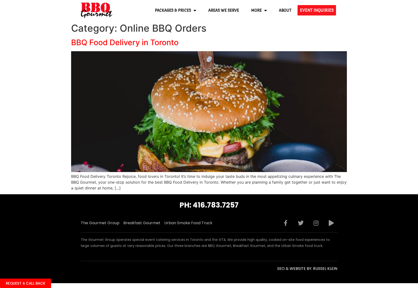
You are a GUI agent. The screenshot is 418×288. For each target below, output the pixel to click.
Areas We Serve (223, 10)
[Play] (331, 223)
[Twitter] (300, 223)
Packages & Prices (173, 10)
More (256, 10)
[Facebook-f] (285, 223)
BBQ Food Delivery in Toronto (125, 42)
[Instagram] (316, 223)
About (285, 10)
